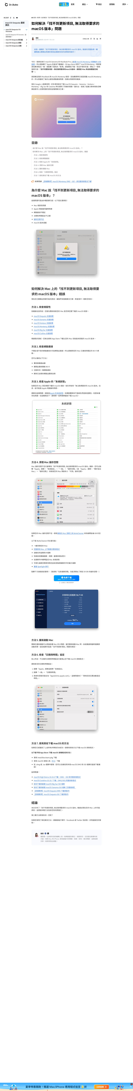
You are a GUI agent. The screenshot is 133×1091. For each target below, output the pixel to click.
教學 (38, 18)
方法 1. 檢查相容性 (41, 155)
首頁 (72, 4)
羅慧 (37, 38)
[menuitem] (72, 4)
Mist (53, 761)
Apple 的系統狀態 (56, 393)
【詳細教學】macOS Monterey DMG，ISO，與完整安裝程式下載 (66, 181)
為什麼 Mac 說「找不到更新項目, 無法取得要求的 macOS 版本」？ (58, 148)
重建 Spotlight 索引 (41, 566)
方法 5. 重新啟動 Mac (42, 168)
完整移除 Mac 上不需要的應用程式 (47, 549)
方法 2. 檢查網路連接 (41, 158)
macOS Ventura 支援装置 (43, 323)
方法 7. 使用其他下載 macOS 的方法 (47, 175)
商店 (100, 4)
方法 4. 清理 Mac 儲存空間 (43, 165)
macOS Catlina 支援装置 (43, 333)
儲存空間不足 (39, 219)
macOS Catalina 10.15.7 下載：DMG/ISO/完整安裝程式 (55, 780)
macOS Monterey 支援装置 (44, 326)
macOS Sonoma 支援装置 (44, 319)
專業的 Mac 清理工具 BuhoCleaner (70, 533)
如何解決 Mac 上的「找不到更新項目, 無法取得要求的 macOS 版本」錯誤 (60, 151)
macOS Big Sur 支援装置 (43, 330)
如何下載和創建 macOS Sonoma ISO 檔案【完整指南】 (55, 787)
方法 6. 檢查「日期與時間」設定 (46, 172)
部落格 (112, 4)
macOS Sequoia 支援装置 (44, 316)
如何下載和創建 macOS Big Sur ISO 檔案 (49, 784)
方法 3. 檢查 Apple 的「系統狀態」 (47, 162)
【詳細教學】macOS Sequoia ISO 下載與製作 (51, 794)
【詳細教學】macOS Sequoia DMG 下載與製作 (51, 791)
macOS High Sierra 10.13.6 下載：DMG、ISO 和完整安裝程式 (57, 777)
